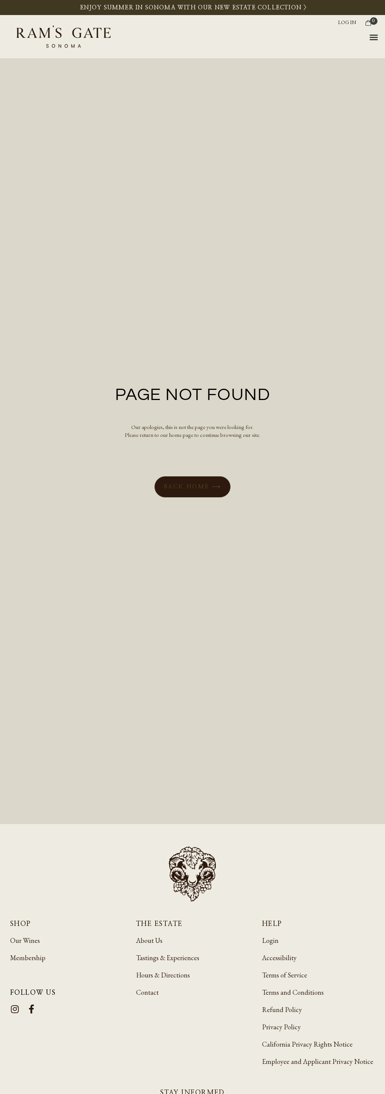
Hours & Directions (163, 975)
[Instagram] (14, 1009)
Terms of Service (284, 975)
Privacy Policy (281, 1027)
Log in (347, 22)
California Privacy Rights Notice (307, 1044)
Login (270, 940)
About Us (149, 940)
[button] (373, 37)
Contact (147, 992)
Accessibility (279, 957)
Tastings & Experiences (167, 957)
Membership (27, 957)
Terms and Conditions (293, 992)
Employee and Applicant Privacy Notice (317, 1061)
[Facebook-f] (31, 1009)
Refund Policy (282, 1009)
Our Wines (25, 940)
